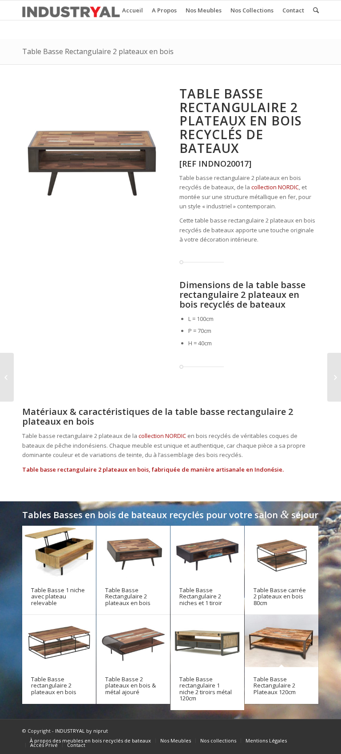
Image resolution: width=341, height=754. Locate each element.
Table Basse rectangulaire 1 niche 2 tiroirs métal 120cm (205, 688)
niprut (100, 730)
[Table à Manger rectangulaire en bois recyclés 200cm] (7, 377)
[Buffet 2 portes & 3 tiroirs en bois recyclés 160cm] (334, 377)
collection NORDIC (275, 187)
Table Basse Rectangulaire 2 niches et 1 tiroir (200, 596)
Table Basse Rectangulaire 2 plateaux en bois (98, 51)
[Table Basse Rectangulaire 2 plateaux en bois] (133, 552)
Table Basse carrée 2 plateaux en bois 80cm (280, 596)
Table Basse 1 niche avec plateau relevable (58, 596)
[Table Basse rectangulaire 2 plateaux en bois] (59, 641)
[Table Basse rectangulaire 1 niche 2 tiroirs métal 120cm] (207, 641)
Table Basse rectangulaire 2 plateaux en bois (53, 685)
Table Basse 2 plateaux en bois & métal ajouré (130, 685)
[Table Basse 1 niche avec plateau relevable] (59, 552)
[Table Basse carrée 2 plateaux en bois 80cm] (281, 552)
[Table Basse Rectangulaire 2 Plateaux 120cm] (281, 641)
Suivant (152, 156)
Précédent (31, 156)
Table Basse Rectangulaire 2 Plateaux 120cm (275, 685)
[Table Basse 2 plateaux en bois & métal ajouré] (133, 641)
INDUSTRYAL (70, 730)
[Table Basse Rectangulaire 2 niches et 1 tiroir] (207, 552)
